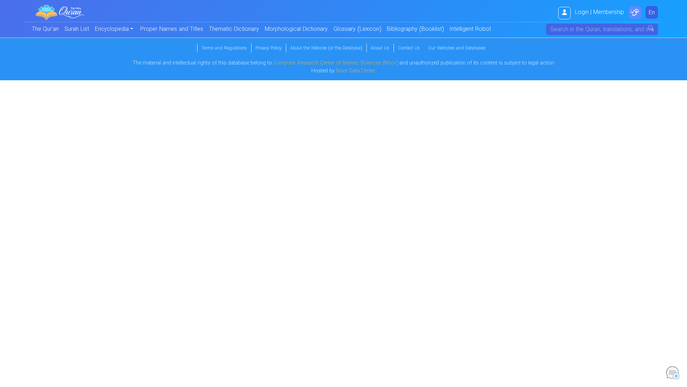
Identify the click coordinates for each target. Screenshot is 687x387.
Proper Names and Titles (171, 29)
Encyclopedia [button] (112, 29)
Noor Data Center (355, 71)
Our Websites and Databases (457, 48)
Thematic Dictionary (234, 29)
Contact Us (409, 48)
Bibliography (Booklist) (415, 29)
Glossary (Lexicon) (357, 29)
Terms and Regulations (224, 48)
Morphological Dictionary (296, 29)
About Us (380, 48)
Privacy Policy (268, 48)
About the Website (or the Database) (326, 48)
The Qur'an (45, 29)
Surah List (76, 29)
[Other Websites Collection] (635, 12)
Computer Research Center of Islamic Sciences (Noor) (335, 63)
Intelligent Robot (470, 29)
